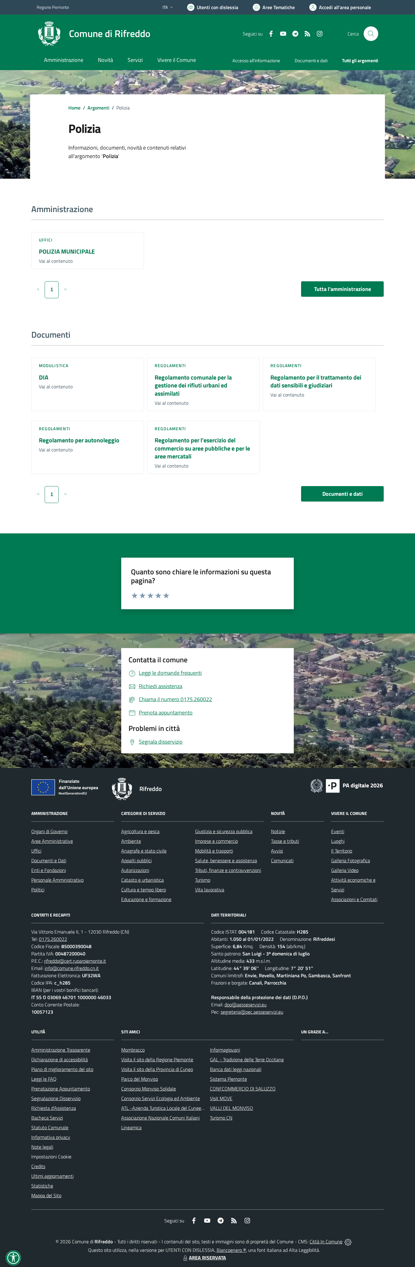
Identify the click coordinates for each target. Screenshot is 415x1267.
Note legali (42, 1146)
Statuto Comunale (49, 1127)
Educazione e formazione (146, 899)
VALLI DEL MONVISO (231, 1108)
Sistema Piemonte (228, 1079)
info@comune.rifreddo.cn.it (72, 968)
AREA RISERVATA (207, 1257)
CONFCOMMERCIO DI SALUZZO (243, 1088)
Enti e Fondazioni (48, 870)
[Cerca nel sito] (371, 33)
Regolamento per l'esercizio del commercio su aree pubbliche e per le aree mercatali (202, 448)
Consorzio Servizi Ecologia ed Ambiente (160, 1098)
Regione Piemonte (53, 7)
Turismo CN (221, 1117)
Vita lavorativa (209, 889)
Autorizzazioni (135, 870)
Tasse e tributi (285, 841)
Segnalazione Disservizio (56, 1098)
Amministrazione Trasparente (60, 1049)
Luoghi (338, 841)
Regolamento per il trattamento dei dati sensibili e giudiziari (315, 381)
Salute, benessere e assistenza (226, 860)
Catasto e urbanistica (142, 880)
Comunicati (282, 860)
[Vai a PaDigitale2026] (347, 785)
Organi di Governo (49, 831)
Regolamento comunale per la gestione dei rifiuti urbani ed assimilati (193, 385)
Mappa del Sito (46, 1195)
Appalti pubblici (136, 860)
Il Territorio (341, 850)
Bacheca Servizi (47, 1117)
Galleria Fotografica (350, 860)
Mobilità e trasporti (214, 850)
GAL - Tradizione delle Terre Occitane (247, 1059)
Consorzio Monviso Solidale (148, 1088)
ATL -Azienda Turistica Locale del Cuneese (163, 1108)
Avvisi (277, 850)
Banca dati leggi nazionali (235, 1069)
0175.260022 (53, 939)
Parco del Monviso (139, 1079)
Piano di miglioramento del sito (62, 1069)
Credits (38, 1166)
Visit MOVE (221, 1098)
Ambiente (131, 841)
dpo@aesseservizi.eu (245, 1004)
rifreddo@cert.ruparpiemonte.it (75, 961)
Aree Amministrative (52, 841)
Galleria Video (344, 870)
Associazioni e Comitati (354, 899)
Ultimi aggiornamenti (52, 1176)
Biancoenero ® (231, 1250)
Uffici (46, 240)
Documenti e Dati (48, 860)
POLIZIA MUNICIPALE (67, 251)
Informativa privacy (50, 1137)
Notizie (278, 831)
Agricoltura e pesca (140, 831)
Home (74, 107)
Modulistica (53, 365)
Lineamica (131, 1127)
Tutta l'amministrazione (342, 289)
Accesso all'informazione (256, 60)
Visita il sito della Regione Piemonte (157, 1059)
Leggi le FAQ (44, 1079)
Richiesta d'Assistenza (53, 1108)
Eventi (337, 831)
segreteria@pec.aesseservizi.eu (252, 1011)
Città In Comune (326, 1241)
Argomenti (98, 107)
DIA (43, 377)
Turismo (202, 880)
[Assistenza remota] (348, 1241)
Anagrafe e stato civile (143, 850)
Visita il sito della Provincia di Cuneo (157, 1069)
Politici (37, 889)
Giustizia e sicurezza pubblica (223, 831)
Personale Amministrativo (57, 880)
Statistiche (42, 1185)
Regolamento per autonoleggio (79, 440)
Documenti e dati (342, 494)
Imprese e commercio (216, 841)
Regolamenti (170, 365)
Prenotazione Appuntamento (60, 1088)
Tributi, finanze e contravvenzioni (228, 870)
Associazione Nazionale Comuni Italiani (160, 1117)
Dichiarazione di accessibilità (59, 1059)
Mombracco (133, 1049)
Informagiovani (225, 1049)
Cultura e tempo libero (143, 889)
